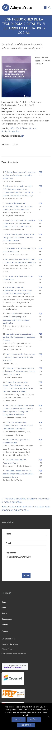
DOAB (18, 128)
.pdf (22, 136)
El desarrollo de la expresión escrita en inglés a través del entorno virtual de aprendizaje (19, 175)
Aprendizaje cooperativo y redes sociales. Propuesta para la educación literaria (18, 474)
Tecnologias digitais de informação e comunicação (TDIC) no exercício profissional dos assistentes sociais (19, 223)
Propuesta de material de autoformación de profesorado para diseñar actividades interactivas (17, 206)
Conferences (7, 619)
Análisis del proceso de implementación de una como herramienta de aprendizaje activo (17, 290)
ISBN (12, 128)
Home (4, 602)
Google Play (14, 131)
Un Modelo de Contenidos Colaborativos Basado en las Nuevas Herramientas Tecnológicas (18, 426)
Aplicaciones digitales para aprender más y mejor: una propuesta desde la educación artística (19, 237)
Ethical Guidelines (8, 639)
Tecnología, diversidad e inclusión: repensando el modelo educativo (25, 500)
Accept (18, 719)
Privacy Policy (7, 649)
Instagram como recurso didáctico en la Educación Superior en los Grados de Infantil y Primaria (19, 371)
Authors (5, 625)
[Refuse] (48, 716)
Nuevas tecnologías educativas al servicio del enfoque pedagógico (19, 337)
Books (4, 613)
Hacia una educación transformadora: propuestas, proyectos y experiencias (26, 508)
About (4, 608)
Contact (5, 631)
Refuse (33, 719)
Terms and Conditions (10, 644)
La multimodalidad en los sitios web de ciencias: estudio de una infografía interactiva (19, 357)
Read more (26, 725)
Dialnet (25, 128)
